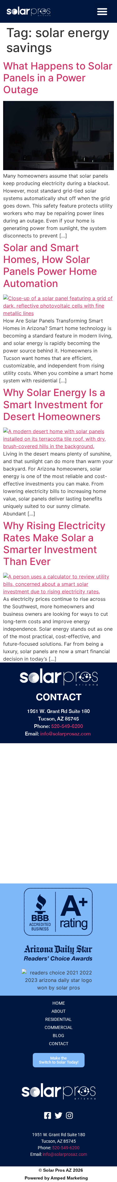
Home (58, 1003)
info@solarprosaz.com (65, 734)
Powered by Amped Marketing (56, 1177)
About (58, 1011)
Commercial (59, 1027)
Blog (58, 1035)
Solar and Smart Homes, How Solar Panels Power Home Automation (50, 266)
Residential (58, 1019)
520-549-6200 (67, 726)
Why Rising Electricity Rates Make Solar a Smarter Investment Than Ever (54, 543)
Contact (58, 1043)
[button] (102, 11)
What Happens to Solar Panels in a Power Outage (57, 78)
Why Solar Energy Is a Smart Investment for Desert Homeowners (54, 404)
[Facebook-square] (47, 1115)
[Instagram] (69, 1115)
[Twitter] (58, 1115)
